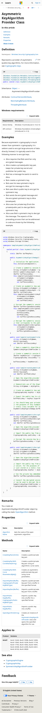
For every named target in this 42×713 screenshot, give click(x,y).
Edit (38, 60)
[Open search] (32, 3)
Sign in (37, 3)
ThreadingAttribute (18, 105)
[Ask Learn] (28, 7)
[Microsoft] (21, 3)
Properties (7, 40)
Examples (6, 35)
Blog (30, 701)
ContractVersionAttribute (21, 97)
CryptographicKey (13, 663)
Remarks (6, 37)
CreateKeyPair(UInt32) (11, 555)
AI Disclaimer (6, 701)
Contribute (5, 704)
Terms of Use (28, 707)
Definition (6, 32)
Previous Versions (20, 701)
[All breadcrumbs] (3, 7)
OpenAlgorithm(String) (11, 613)
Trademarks (6, 710)
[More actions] (38, 7)
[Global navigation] (2, 3)
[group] (21, 78)
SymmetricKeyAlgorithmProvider (19, 666)
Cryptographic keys (13, 66)
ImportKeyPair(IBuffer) (11, 589)
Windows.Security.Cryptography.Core (15, 8)
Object (14, 88)
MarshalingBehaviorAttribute (23, 101)
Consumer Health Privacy (11, 707)
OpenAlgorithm (21, 512)
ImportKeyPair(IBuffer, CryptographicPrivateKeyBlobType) (11, 583)
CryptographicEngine (14, 660)
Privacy (14, 704)
